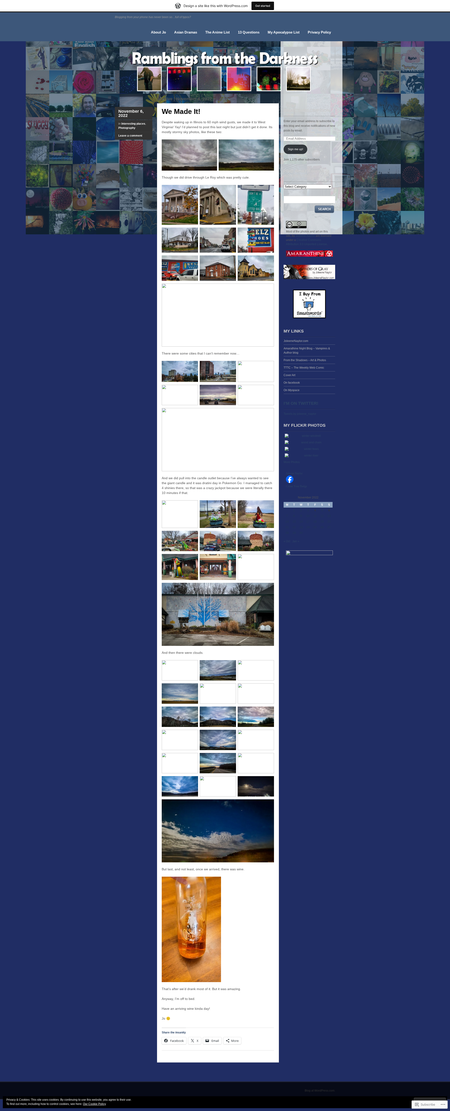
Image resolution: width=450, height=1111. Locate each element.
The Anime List (217, 32)
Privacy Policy (319, 32)
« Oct (287, 541)
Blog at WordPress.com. (320, 1090)
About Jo (158, 32)
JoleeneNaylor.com (296, 341)
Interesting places (133, 123)
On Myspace (292, 390)
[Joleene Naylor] (289, 482)
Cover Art (289, 375)
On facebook (292, 382)
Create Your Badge (296, 486)
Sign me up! (295, 149)
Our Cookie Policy (94, 1104)
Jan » (295, 541)
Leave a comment (130, 135)
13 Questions (248, 32)
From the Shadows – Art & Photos (305, 360)
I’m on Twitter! (301, 403)
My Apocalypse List (284, 32)
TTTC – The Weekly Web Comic (304, 367)
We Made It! (181, 111)
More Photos (292, 462)
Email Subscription (307, 110)
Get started (262, 5)
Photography (126, 128)
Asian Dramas (185, 32)
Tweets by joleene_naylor (300, 413)
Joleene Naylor (305, 235)
